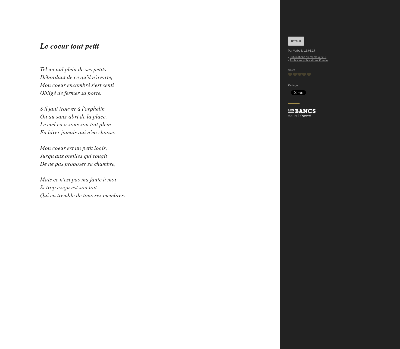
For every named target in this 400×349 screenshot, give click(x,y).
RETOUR (296, 41)
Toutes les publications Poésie (309, 60)
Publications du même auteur (308, 57)
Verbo (296, 50)
